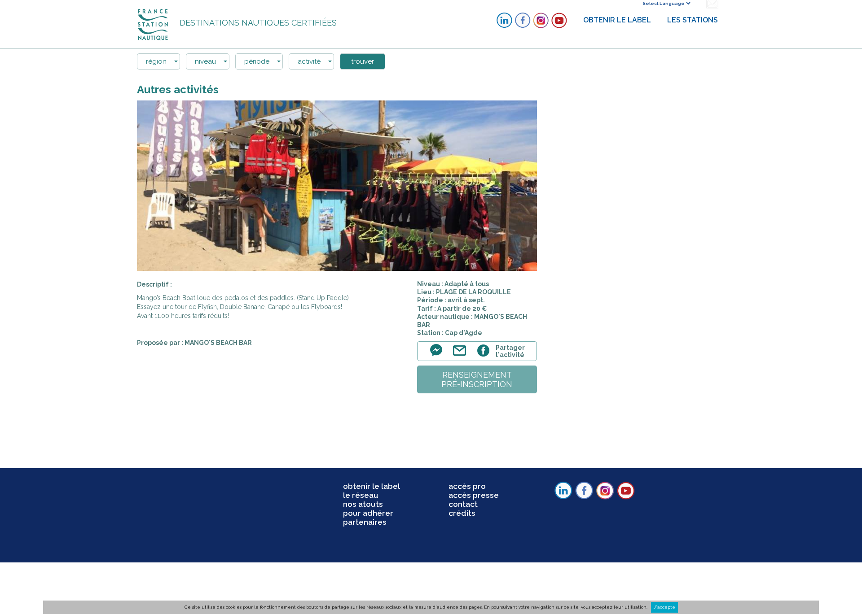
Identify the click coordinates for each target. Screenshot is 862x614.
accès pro (467, 486)
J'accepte (664, 607)
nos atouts (363, 504)
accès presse (474, 495)
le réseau (360, 495)
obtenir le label (371, 486)
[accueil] (154, 24)
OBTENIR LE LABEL (617, 20)
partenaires (365, 522)
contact (463, 504)
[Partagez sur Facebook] (484, 355)
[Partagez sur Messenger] (438, 355)
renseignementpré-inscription (476, 379)
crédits (462, 513)
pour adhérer (368, 513)
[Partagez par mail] (461, 355)
